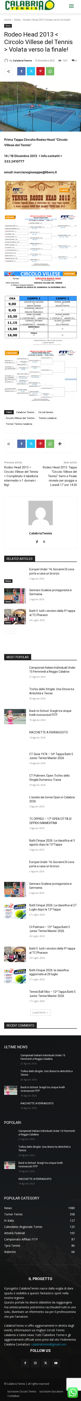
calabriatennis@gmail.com (48, 1344)
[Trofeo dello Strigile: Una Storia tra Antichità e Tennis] (15, 695)
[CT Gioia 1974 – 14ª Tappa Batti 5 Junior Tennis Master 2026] (15, 760)
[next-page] (13, 631)
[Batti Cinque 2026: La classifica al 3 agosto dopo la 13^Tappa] (15, 846)
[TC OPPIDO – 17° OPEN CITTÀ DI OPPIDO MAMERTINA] (15, 824)
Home (7, 20)
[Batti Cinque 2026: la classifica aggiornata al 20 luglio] (15, 976)
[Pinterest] (40, 71)
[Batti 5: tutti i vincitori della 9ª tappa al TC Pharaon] (15, 616)
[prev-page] (6, 631)
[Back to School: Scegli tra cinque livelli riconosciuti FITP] (15, 716)
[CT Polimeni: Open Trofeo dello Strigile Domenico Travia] (15, 781)
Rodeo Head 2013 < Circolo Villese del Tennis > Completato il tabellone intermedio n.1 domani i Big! (21, 476)
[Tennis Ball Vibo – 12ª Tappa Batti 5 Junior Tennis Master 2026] (15, 997)
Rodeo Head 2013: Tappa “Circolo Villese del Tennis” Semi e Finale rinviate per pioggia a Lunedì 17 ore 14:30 (60, 476)
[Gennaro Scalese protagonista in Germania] (15, 596)
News (17, 20)
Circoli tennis (45, 412)
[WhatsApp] (50, 71)
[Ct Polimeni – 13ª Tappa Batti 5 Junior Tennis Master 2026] (15, 933)
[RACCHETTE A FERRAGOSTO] (15, 738)
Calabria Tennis (25, 412)
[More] (59, 444)
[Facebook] (21, 71)
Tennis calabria (47, 418)
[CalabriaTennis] (7, 60)
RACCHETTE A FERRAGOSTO (48, 732)
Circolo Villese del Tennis (20, 418)
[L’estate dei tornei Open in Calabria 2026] (15, 803)
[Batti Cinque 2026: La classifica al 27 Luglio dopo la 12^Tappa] (15, 911)
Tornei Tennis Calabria (19, 423)
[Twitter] (31, 71)
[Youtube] (56, 1363)
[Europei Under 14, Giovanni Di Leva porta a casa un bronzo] (15, 575)
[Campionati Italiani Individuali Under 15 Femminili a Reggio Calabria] (15, 673)
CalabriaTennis (22, 60)
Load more (39, 1012)
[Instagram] (35, 1363)
